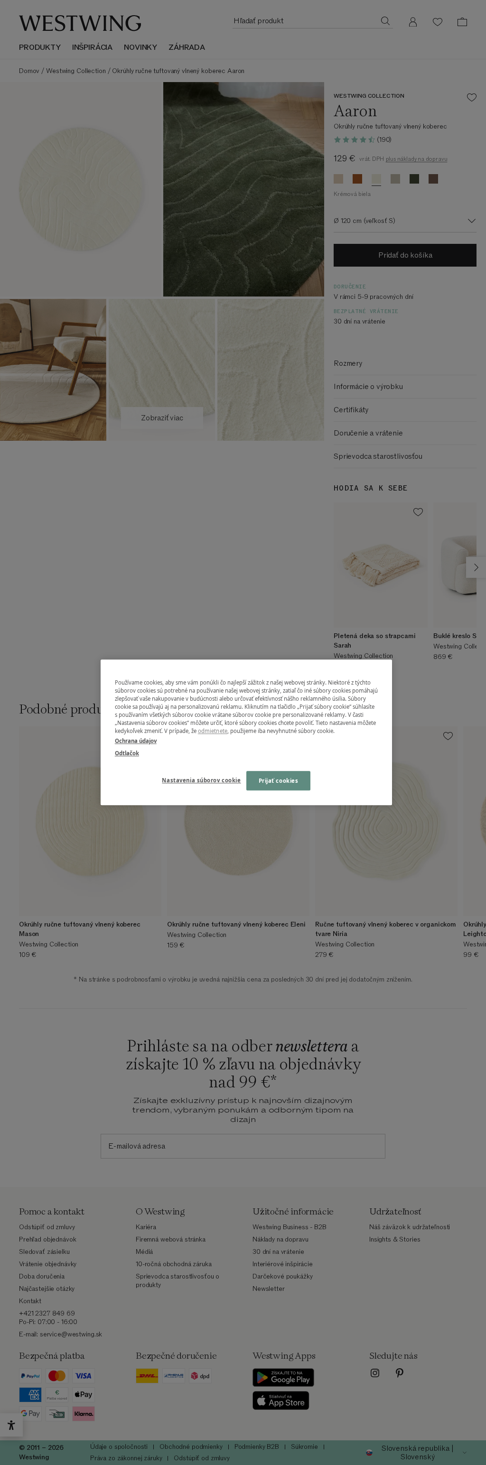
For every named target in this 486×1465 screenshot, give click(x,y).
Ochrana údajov (136, 741)
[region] (246, 732)
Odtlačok (127, 753)
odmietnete (212, 731)
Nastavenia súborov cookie (201, 780)
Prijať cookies (279, 780)
